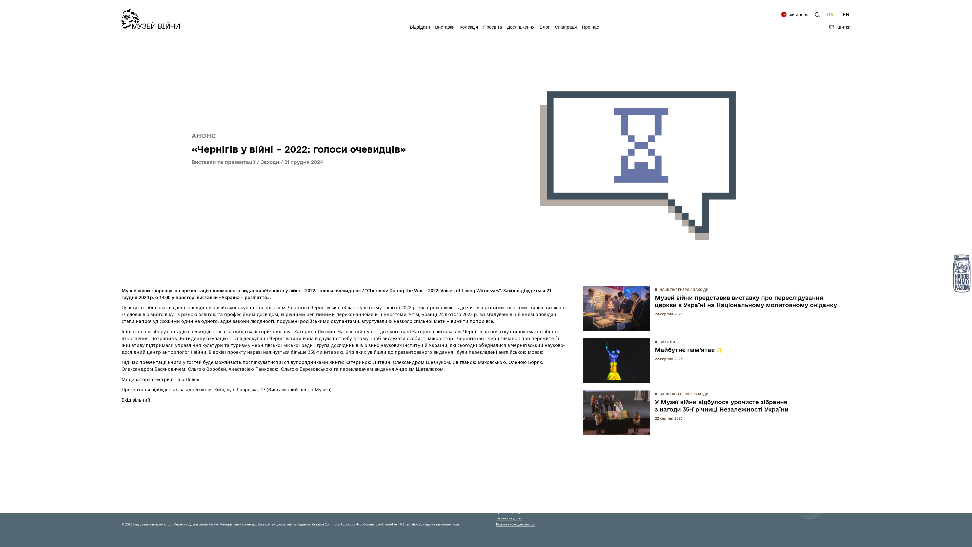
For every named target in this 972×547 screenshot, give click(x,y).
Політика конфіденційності (515, 524)
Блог (545, 27)
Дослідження (521, 27)
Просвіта (492, 27)
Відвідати (420, 27)
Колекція (469, 27)
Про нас (590, 27)
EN (846, 14)
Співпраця (566, 27)
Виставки (445, 27)
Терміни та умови (509, 518)
